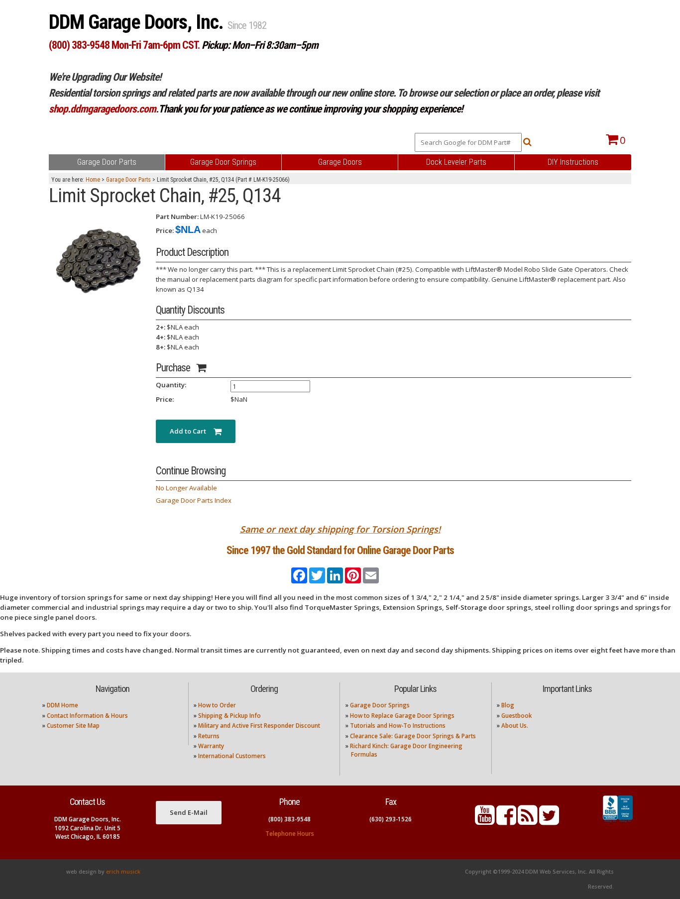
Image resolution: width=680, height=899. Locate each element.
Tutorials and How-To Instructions (398, 725)
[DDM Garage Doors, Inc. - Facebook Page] (506, 821)
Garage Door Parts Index (193, 500)
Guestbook (516, 715)
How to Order (217, 705)
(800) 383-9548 (289, 819)
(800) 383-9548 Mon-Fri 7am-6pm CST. (124, 45)
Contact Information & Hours (87, 715)
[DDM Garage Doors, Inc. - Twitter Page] (549, 821)
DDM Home (62, 705)
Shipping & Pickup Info (229, 715)
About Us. (514, 725)
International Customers (232, 756)
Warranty (211, 746)
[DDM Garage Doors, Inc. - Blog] (528, 821)
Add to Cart (192, 431)
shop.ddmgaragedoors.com (102, 109)
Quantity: (171, 384)
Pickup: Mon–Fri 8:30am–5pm (260, 45)
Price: (165, 230)
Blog (507, 705)
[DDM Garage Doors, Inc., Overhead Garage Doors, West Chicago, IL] (618, 822)
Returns (209, 736)
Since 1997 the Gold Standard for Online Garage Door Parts (340, 550)
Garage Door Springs (380, 705)
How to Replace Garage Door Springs (402, 715)
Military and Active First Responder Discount (259, 725)
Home (93, 179)
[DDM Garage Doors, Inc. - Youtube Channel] (485, 821)
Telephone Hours (289, 833)
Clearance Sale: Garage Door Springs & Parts (413, 736)
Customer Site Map (73, 725)
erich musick (123, 871)
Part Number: (177, 216)
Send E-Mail (189, 812)
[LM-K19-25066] (98, 261)
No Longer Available (186, 487)
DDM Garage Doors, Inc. (138, 22)
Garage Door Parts (128, 179)
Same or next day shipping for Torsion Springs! (340, 529)
